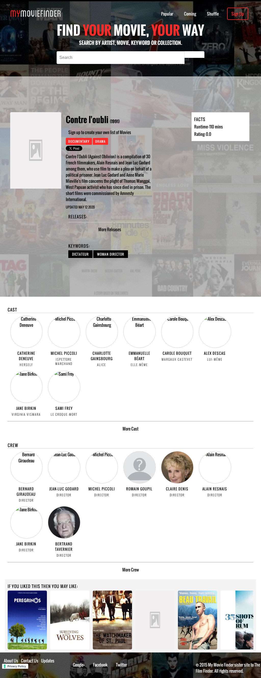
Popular (167, 14)
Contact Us (29, 661)
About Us (11, 661)
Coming (190, 14)
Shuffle (213, 14)
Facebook (100, 665)
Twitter (121, 665)
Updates (47, 661)
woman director (110, 254)
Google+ (79, 665)
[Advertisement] (148, 94)
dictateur (80, 254)
